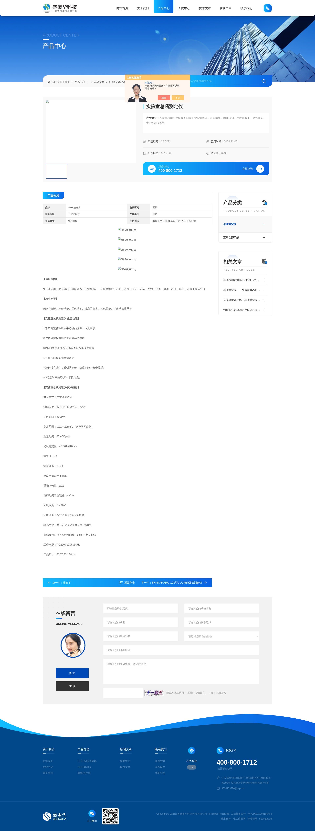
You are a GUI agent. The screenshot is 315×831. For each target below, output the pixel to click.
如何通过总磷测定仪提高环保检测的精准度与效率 (245, 310)
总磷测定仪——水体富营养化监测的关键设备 (245, 290)
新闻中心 (184, 8)
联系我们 (246, 8)
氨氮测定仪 (84, 773)
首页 (67, 81)
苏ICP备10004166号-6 (260, 813)
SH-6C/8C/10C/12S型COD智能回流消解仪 (177, 582)
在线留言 (225, 8)
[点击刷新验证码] (154, 693)
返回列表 (129, 582)
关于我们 (143, 8)
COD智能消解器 (87, 761)
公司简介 (48, 761)
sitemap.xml (265, 818)
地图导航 (160, 773)
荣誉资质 (48, 773)
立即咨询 (247, 168)
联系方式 (160, 761)
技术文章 (205, 8)
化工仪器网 (239, 818)
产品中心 (163, 8)
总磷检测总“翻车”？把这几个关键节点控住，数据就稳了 (245, 280)
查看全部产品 (231, 237)
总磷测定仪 (100, 81)
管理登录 (252, 818)
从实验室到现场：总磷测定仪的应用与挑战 (245, 300)
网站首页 (122, 8)
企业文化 (48, 767)
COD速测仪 (84, 767)
